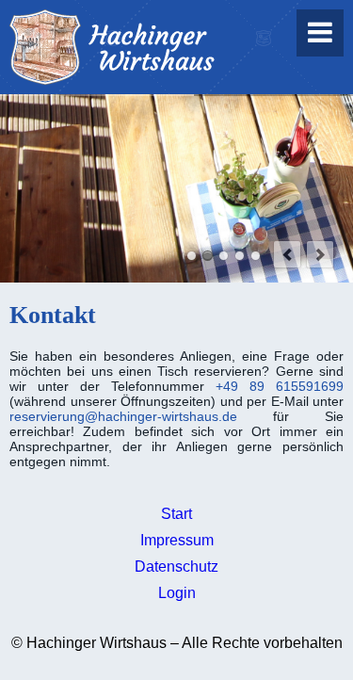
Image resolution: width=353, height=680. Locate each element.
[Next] (320, 254)
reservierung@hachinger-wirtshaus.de (123, 416)
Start (176, 514)
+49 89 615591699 (280, 386)
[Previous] (287, 254)
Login (177, 593)
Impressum (177, 540)
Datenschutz (176, 567)
